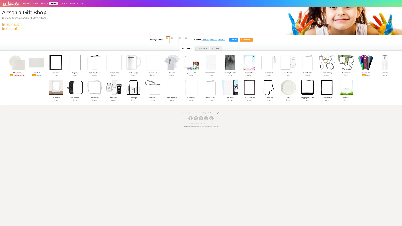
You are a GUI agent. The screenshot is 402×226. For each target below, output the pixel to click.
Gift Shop (53, 3)
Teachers (26, 3)
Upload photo (246, 40)
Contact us (210, 113)
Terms (190, 113)
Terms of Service (206, 126)
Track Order (65, 3)
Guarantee (80, 3)
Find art (233, 40)
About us (184, 113)
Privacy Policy (215, 126)
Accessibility (203, 113)
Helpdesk (218, 113)
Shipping (72, 3)
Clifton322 (213, 40)
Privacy (196, 113)
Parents (35, 3)
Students (44, 3)
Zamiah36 (221, 40)
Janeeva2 (205, 40)
